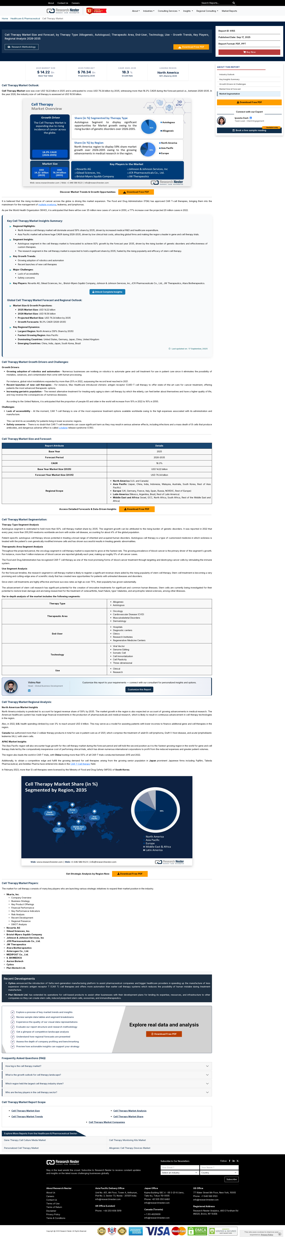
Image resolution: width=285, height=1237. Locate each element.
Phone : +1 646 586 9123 (205, 1196)
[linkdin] (233, 1161)
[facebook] (229, 1161)
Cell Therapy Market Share (128, 1116)
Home (5, 18)
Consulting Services (168, 11)
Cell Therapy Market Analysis (130, 1110)
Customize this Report (139, 689)
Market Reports (229, 11)
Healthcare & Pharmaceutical (25, 18)
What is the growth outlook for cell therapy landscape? (33, 1074)
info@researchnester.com (108, 1199)
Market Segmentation (229, 94)
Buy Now (251, 52)
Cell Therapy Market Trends (27, 1116)
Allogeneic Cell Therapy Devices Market (129, 1148)
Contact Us (62, 3)
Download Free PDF (193, 46)
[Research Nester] (63, 11)
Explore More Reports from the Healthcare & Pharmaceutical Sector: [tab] (40, 1133)
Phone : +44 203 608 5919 (108, 1210)
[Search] (234, 3)
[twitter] (237, 1161)
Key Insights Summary (229, 79)
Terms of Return (54, 1207)
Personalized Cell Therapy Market (21, 1148)
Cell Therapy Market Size (25, 1110)
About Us (50, 1192)
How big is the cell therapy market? (23, 1066)
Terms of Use (53, 1203)
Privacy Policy (53, 1214)
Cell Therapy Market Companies (107, 1122)
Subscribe (232, 1179)
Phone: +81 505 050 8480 (157, 1199)
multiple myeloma (47, 204)
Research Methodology (23, 46)
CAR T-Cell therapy (80, 763)
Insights (187, 11)
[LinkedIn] (29, 690)
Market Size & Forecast (230, 89)
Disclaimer (51, 1211)
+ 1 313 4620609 (152, 1214)
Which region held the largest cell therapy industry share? (34, 1083)
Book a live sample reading (256, 130)
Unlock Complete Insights (108, 292)
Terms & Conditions (55, 1218)
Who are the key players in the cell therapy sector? (31, 1092)
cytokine (63, 427)
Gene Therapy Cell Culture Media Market (25, 1140)
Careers (76, 3)
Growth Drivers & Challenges (232, 84)
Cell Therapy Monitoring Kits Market (127, 1140)
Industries (148, 11)
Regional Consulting (207, 11)
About (51, 3)
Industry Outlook (226, 74)
